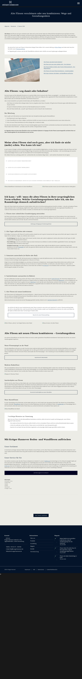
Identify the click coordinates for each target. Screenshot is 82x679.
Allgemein (7, 26)
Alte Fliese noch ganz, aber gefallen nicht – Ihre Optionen (57, 64)
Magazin (32, 546)
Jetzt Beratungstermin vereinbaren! (41, 473)
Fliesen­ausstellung (20, 49)
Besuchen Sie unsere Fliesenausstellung (41, 315)
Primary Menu (78, 3)
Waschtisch (33, 282)
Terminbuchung (34, 552)
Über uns (32, 538)
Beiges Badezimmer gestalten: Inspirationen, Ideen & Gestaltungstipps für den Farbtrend (67, 541)
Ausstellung (33, 544)
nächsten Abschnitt (52, 300)
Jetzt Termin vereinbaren (41, 515)
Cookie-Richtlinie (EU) (52, 569)
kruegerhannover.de (16, 551)
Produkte (32, 541)
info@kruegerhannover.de (16, 549)
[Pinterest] (77, 569)
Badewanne (61, 280)
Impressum (27, 569)
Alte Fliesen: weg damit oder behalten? (53, 62)
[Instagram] (75, 569)
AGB (34, 569)
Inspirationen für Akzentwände (41, 357)
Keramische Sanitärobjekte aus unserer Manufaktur (41, 392)
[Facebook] (73, 569)
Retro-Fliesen (58, 47)
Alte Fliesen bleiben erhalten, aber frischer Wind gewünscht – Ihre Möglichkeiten (59, 68)
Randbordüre (61, 404)
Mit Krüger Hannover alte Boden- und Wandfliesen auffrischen (58, 73)
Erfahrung (7, 466)
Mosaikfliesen (17, 404)
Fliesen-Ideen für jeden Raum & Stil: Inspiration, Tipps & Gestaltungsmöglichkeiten (68, 549)
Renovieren (13, 26)
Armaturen (45, 266)
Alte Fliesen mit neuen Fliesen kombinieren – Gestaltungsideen (58, 71)
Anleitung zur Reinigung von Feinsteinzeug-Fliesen (41, 224)
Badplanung (47, 461)
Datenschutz (41, 569)
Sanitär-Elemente (55, 279)
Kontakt (32, 549)
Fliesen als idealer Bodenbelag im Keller (68, 556)
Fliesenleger (21, 247)
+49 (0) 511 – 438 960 (15, 547)
